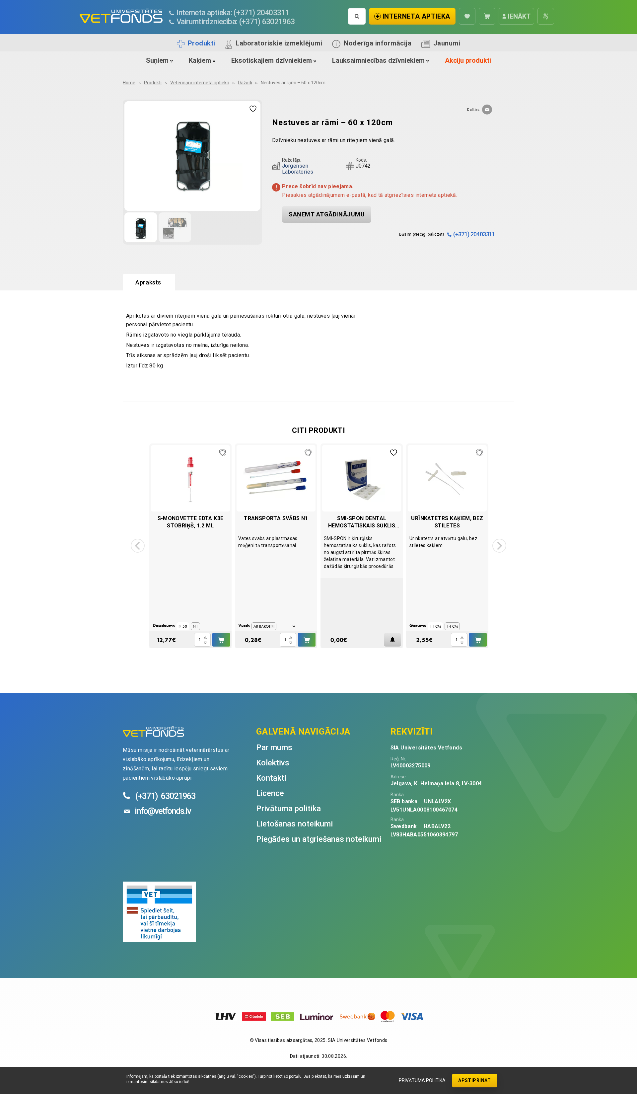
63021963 (165, 796)
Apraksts (148, 282)
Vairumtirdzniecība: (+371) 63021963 (236, 21)
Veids (244, 625)
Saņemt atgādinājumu (327, 214)
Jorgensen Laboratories (298, 169)
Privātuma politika (422, 1080)
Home (129, 82)
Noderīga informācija (377, 43)
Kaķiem (200, 60)
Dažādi (245, 82)
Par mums (274, 747)
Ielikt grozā (221, 640)
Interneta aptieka (416, 16)
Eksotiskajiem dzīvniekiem (271, 60)
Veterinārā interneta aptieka (199, 82)
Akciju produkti (468, 60)
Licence (270, 793)
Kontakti (271, 778)
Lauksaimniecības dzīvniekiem (378, 60)
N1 (195, 626)
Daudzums (164, 625)
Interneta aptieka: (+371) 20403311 (233, 12)
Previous (138, 546)
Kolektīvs (272, 763)
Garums (417, 625)
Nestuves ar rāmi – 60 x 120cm (293, 82)
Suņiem (157, 60)
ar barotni (263, 626)
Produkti (201, 43)
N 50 (182, 626)
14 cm (452, 626)
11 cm (435, 626)
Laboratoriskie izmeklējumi (279, 43)
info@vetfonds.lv (163, 811)
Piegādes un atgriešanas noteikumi (318, 839)
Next (499, 546)
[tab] (149, 282)
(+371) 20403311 (474, 234)
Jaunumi (446, 43)
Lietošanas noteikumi (294, 824)
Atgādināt (392, 640)
